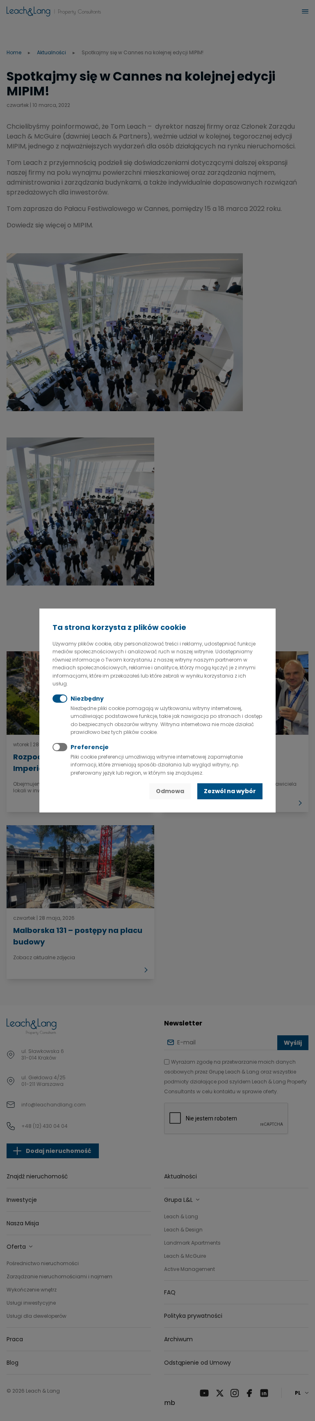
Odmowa (170, 791)
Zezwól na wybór (230, 791)
